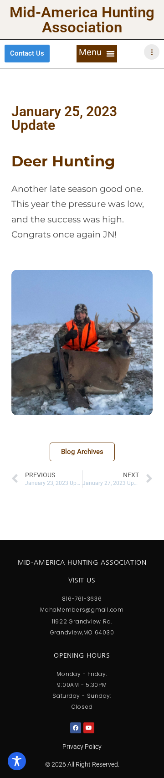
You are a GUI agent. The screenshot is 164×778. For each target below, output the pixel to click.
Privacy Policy (82, 746)
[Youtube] (88, 727)
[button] (97, 53)
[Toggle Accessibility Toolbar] (17, 761)
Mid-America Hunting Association (82, 19)
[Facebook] (75, 727)
